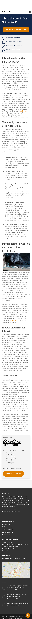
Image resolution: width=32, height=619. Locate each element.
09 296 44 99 (16, 512)
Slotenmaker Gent (13, 616)
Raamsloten (6, 524)
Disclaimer (11, 618)
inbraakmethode (23, 111)
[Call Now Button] (28, 615)
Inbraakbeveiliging (8, 532)
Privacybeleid (18, 618)
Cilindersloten (6, 535)
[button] (30, 12)
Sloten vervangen (8, 527)
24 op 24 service (7, 529)
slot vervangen (14, 320)
